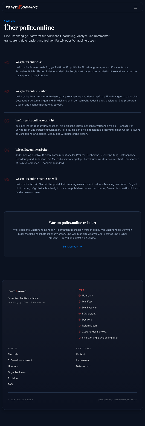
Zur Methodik (70, 246)
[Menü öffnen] (136, 7)
